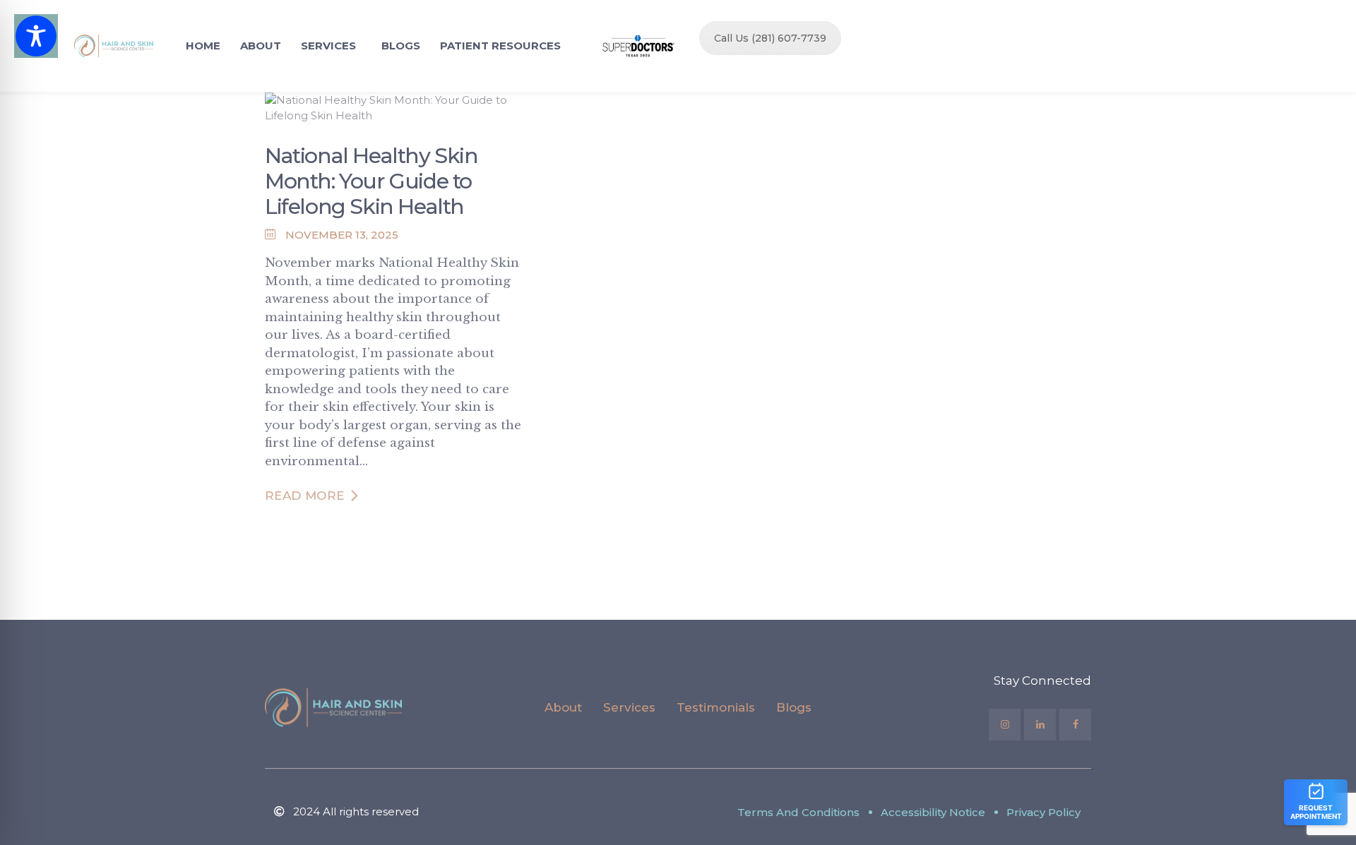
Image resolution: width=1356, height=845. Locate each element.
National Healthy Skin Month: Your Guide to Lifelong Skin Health (371, 181)
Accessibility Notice (933, 812)
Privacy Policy (1043, 812)
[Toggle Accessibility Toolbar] (36, 36)
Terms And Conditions (798, 812)
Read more (305, 496)
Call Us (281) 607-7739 (770, 38)
